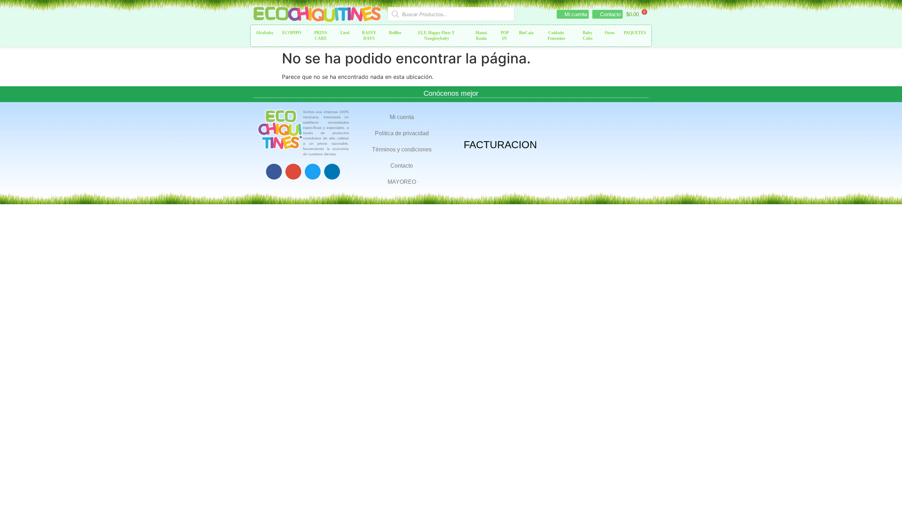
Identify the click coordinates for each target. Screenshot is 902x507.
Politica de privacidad (402, 133)
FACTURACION (500, 144)
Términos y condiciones (402, 149)
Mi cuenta (402, 117)
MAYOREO (402, 182)
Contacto (401, 166)
